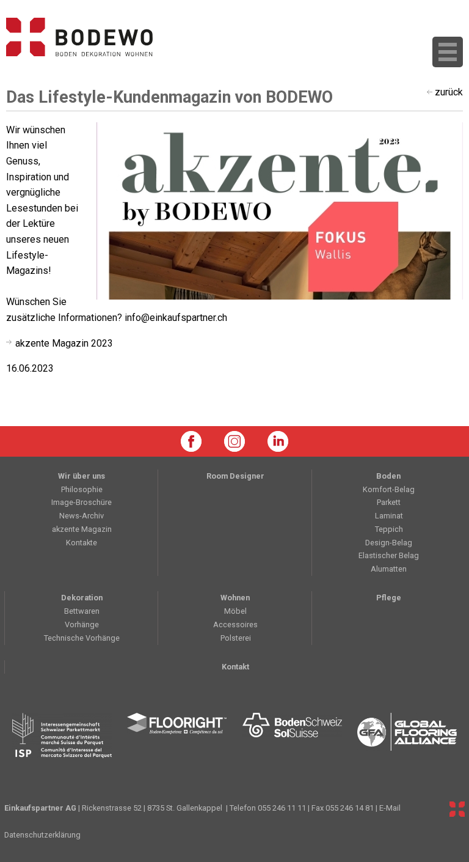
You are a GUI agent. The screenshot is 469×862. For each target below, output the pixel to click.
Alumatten (389, 568)
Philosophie (82, 489)
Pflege (388, 597)
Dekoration (82, 597)
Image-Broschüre (81, 502)
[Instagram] (234, 441)
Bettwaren (82, 611)
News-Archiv (81, 515)
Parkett (389, 502)
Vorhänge (82, 624)
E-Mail (390, 807)
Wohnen (235, 597)
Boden (388, 476)
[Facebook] (191, 441)
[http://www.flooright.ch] (177, 735)
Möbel (235, 611)
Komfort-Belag (389, 489)
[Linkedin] (277, 441)
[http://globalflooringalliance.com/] (407, 735)
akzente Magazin (82, 529)
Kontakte (81, 542)
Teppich (389, 529)
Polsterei (235, 638)
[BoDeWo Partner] (457, 809)
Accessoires (235, 624)
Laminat (389, 515)
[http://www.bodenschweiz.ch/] (292, 735)
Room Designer (235, 476)
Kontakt (235, 666)
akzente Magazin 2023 (64, 343)
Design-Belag (388, 542)
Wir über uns (81, 476)
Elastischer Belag (388, 555)
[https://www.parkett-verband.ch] (62, 735)
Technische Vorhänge (82, 638)
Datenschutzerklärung (42, 834)
